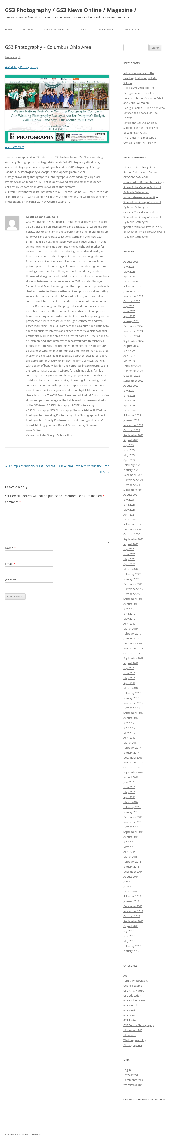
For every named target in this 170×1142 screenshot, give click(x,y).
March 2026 (130, 281)
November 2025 (133, 296)
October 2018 (131, 653)
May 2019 (129, 618)
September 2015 (133, 832)
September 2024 (133, 341)
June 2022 (129, 450)
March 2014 (130, 891)
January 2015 (131, 866)
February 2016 (132, 807)
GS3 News (84, 157)
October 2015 (131, 827)
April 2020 (129, 564)
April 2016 (129, 797)
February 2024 (132, 366)
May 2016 (129, 792)
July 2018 (128, 668)
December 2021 (132, 475)
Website (10, 580)
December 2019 (132, 584)
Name (10, 548)
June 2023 (129, 395)
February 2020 (132, 574)
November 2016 (133, 762)
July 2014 (128, 881)
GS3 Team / (27, 29)
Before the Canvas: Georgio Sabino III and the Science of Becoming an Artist (140, 128)
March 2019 (130, 628)
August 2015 (130, 837)
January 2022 (131, 470)
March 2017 (130, 742)
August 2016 (130, 777)
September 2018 (133, 658)
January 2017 (131, 752)
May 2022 (129, 455)
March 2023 (130, 410)
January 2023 (131, 420)
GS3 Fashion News (66, 157)
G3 (59, 192)
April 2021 (129, 514)
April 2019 (129, 623)
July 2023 (128, 390)
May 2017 (129, 733)
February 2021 (132, 524)
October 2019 (131, 594)
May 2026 (129, 271)
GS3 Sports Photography (138, 1025)
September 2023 (133, 380)
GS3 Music (129, 1010)
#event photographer (18, 167)
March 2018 (130, 688)
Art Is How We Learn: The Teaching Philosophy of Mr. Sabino (140, 78)
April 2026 (129, 276)
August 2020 (130, 544)
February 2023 (132, 415)
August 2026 (130, 261)
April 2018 (129, 683)
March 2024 (130, 361)
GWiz (57, 197)
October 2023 (131, 375)
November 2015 (133, 822)
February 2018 (132, 693)
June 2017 (129, 728)
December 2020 (132, 529)
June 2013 (129, 936)
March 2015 (130, 857)
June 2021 (129, 504)
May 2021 (129, 509)
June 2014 (129, 886)
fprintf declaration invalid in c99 (142, 227)
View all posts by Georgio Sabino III (49, 435)
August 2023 (130, 385)
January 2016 (131, 812)
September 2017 (133, 713)
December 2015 (132, 817)
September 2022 (133, 435)
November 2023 (133, 371)
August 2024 (130, 346)
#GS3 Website (14, 147)
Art (125, 976)
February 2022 (132, 465)
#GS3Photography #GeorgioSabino (36, 172)
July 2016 (128, 782)
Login (82, 29)
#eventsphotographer (46, 167)
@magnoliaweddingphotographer (26, 177)
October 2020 (131, 534)
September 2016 (133, 772)
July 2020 (128, 549)
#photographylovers (72, 172)
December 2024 (132, 326)
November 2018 (133, 648)
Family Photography (135, 980)
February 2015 (132, 861)
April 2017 (129, 738)
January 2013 (131, 951)
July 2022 (128, 445)
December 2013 (132, 906)
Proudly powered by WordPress (23, 1134)
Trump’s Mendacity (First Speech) (30, 466)
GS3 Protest (130, 1020)
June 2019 (129, 614)
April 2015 (129, 852)
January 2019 (131, 638)
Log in (127, 1070)
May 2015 (129, 847)
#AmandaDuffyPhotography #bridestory (75, 162)
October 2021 (131, 485)
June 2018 (129, 673)
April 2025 (129, 316)
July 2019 (128, 609)
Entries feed (130, 1075)
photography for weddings (78, 197)
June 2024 (129, 351)
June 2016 (129, 787)
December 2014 (132, 871)
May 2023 (129, 400)
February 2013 (132, 946)
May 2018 (129, 678)
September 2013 (133, 921)
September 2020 (133, 539)
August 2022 (130, 440)
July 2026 (128, 266)
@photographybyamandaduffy (67, 177)
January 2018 (131, 698)
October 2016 (131, 767)
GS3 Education (44, 157)
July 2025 (128, 306)
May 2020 (129, 559)
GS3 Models (130, 1005)
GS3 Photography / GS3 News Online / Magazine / (70, 10)
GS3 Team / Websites (57, 29)
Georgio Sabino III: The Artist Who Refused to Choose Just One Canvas (144, 113)
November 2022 (133, 425)
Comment (13, 502)
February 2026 (132, 286)
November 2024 (133, 331)
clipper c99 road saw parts (139, 212)
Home (8, 29)
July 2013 (128, 931)
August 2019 (130, 604)
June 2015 (129, 842)
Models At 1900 (132, 1030)
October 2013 (131, 916)
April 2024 (129, 356)
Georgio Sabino (72, 192)
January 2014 (131, 901)
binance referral (133, 167)
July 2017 (128, 723)
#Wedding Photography (21, 67)
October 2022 (131, 430)
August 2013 (130, 926)
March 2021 (130, 519)
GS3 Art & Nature (133, 990)
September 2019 (133, 599)
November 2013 (133, 911)
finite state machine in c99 (139, 197)
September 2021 (133, 490)
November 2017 (133, 703)
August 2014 (130, 876)
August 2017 (130, 718)
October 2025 (131, 301)
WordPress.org (132, 1085)
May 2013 (129, 941)
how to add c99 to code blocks (142, 182)
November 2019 (133, 589)
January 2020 (131, 579)
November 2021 (133, 480)
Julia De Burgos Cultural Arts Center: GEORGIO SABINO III (140, 172)
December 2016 (132, 757)
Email (10, 564)
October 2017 (131, 708)
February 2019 (132, 633)
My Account (133, 29)
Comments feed (133, 1080)
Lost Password (105, 29)
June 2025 (129, 311)
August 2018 (130, 663)
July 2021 (128, 499)
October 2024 (131, 336)
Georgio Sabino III (58, 202)
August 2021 (130, 495)
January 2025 (131, 321)
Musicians (129, 1035)
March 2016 (130, 802)
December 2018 (132, 643)
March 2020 (130, 569)
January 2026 (131, 291)
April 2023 (129, 405)
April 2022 (129, 460)
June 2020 (129, 554)
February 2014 (132, 896)
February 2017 (132, 747)
